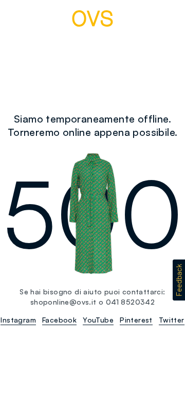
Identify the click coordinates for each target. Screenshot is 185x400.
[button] (179, 280)
